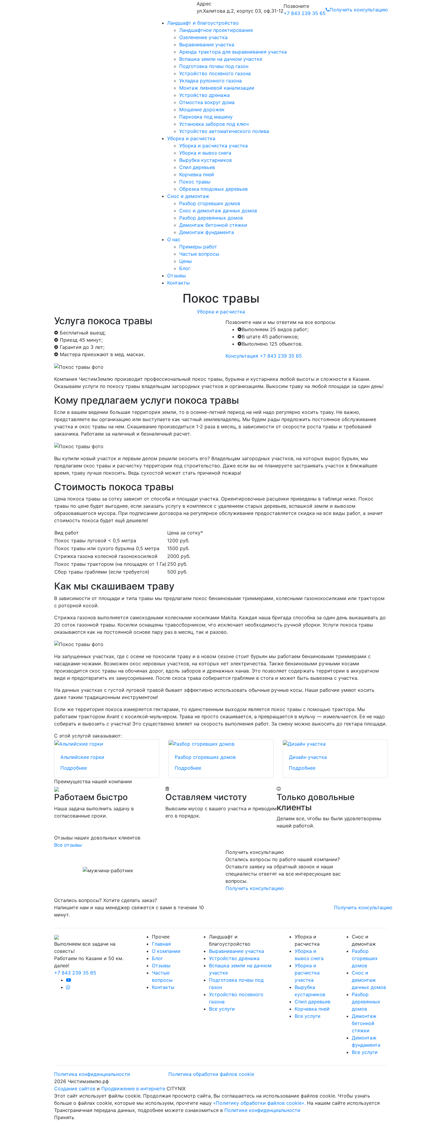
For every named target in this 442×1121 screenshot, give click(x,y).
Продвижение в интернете (134, 1089)
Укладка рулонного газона (210, 81)
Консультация (242, 356)
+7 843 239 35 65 (305, 13)
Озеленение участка (203, 37)
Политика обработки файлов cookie (211, 1074)
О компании (166, 951)
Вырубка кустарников (205, 160)
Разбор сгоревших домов (209, 203)
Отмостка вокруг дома (207, 102)
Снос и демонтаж (188, 196)
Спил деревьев (197, 167)
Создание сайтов (75, 1089)
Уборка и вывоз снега (205, 153)
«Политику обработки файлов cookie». (259, 1103)
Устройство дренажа (204, 95)
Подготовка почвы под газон (213, 66)
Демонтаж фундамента (206, 232)
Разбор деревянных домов (211, 218)
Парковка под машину (206, 117)
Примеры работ (198, 247)
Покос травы (194, 182)
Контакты (178, 283)
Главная (161, 944)
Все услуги (222, 1009)
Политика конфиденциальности (92, 1074)
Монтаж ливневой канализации (216, 88)
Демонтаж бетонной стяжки (213, 225)
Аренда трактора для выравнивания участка (233, 52)
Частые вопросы (199, 254)
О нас (173, 239)
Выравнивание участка (206, 45)
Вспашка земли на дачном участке (220, 59)
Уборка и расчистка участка (213, 146)
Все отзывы (68, 845)
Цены (185, 261)
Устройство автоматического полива (224, 131)
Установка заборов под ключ (214, 124)
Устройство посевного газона (215, 73)
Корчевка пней (196, 174)
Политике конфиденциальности (262, 1110)
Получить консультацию (359, 10)
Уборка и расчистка (191, 138)
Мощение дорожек (202, 109)
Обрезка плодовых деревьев (213, 189)
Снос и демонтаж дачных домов (218, 211)
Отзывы (176, 276)
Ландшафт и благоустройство (203, 23)
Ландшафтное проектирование (216, 30)
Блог (184, 268)
